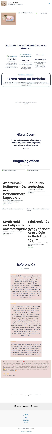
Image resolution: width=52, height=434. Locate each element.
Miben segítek (26, 415)
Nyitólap (26, 414)
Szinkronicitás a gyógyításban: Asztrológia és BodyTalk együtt (39, 231)
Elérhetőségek (26, 420)
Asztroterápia (40, 60)
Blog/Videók (26, 419)
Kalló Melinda (13, 3)
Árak (26, 417)
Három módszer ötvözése (26, 79)
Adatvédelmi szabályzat (26, 431)
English (26, 422)
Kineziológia (11, 59)
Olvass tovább (6, 204)
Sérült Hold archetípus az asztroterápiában (16, 225)
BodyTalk (26, 60)
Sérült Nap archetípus (36, 185)
